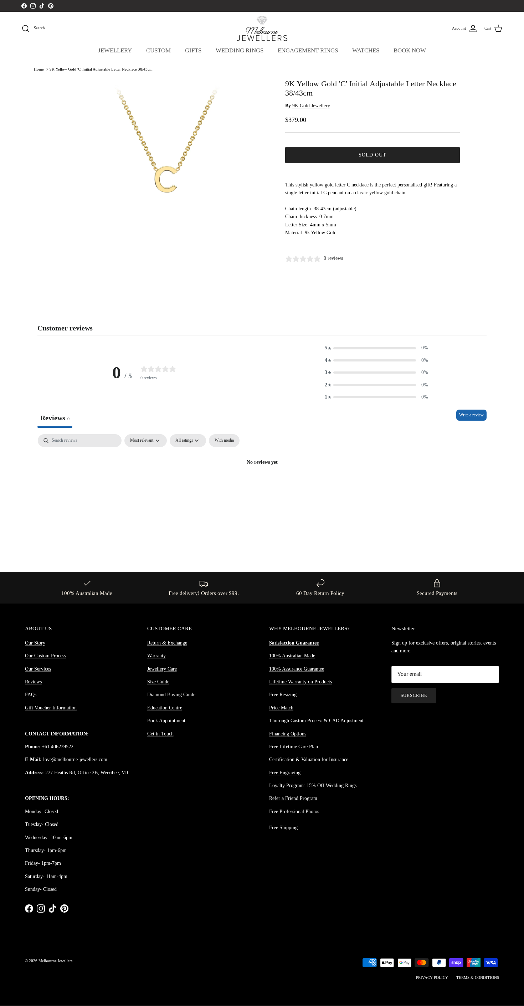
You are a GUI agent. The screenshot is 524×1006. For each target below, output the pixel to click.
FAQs (30, 694)
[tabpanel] (262, 487)
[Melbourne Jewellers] (262, 28)
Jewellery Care (162, 669)
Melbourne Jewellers (55, 961)
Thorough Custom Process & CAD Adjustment (316, 720)
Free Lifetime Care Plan (293, 746)
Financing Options (287, 733)
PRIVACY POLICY (432, 977)
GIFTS (193, 50)
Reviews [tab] (55, 418)
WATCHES (365, 50)
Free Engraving (284, 772)
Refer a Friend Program (293, 798)
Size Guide (158, 681)
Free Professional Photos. (294, 811)
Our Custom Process (45, 655)
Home (39, 69)
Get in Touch (160, 733)
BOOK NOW (410, 50)
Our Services (38, 669)
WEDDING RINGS (239, 50)
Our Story (35, 643)
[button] (376, 348)
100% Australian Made (292, 655)
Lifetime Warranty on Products (300, 681)
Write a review (471, 414)
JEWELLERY (115, 50)
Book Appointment (166, 720)
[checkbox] (224, 440)
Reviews (33, 681)
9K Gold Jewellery (311, 105)
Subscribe (414, 695)
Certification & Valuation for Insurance (308, 759)
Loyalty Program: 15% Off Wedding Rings (312, 785)
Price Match (281, 707)
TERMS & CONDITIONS (477, 977)
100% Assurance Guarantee (296, 669)
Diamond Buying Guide (171, 694)
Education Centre (164, 707)
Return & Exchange (167, 643)
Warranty (156, 655)
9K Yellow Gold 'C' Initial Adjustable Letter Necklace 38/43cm (101, 69)
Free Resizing (283, 694)
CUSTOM (158, 50)
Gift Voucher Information (51, 707)
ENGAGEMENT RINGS (308, 50)
